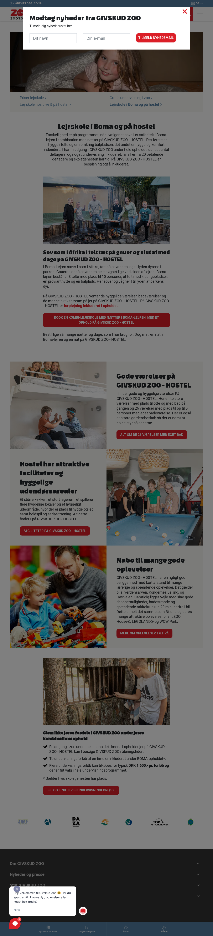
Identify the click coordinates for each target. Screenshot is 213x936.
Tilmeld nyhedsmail (156, 38)
